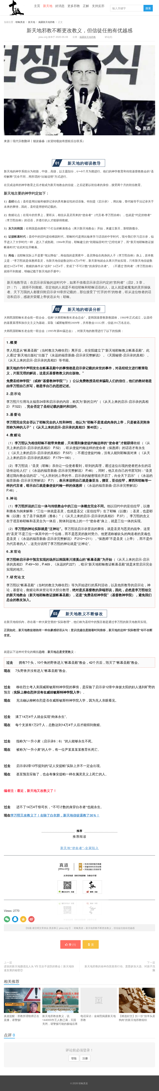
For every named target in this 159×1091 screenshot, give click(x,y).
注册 (85, 1058)
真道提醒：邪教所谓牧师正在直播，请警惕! (21, 1018)
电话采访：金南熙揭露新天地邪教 (98, 1018)
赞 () (72, 944)
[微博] (31, 919)
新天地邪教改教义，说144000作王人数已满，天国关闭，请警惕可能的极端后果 (60, 1020)
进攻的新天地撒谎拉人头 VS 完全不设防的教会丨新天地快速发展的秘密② (39, 968)
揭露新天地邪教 (46, 21)
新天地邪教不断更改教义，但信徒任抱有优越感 (79, 30)
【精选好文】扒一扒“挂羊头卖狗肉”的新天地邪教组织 (137, 1018)
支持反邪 (98, 5)
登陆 (74, 1058)
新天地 (47, 5)
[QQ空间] (23, 919)
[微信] (7, 919)
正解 (86, 5)
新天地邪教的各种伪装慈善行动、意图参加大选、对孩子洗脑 (120, 968)
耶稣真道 (15, 7)
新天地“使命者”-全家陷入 (79, 848)
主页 (37, 5)
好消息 (60, 5)
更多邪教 (73, 5)
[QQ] (15, 919)
